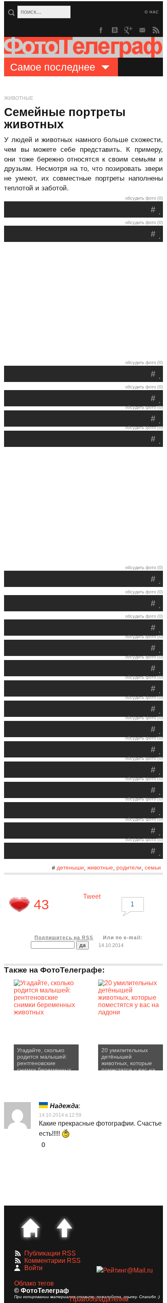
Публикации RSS (50, 1253)
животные (100, 867)
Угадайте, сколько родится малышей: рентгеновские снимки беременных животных (44, 1058)
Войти (33, 1267)
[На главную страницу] (30, 1228)
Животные (18, 98)
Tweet (92, 896)
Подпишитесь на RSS (63, 938)
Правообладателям (99, 1299)
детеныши (70, 867)
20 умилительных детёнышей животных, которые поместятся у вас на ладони (128, 1058)
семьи (153, 867)
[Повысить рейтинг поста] (19, 904)
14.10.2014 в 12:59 (60, 1115)
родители (128, 867)
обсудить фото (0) (144, 198)
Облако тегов (34, 1283)
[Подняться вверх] (64, 1228)
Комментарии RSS (52, 1260)
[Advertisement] (83, 303)
